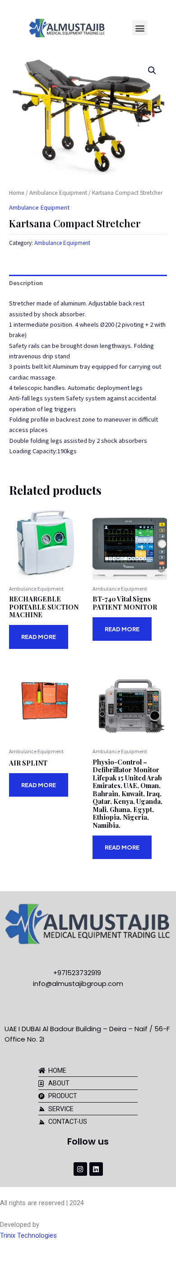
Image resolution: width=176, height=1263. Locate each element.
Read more (38, 636)
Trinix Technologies (28, 1235)
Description (26, 283)
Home (16, 193)
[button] (139, 27)
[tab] (88, 283)
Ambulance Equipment (58, 193)
